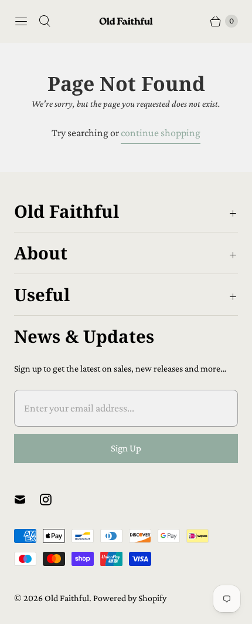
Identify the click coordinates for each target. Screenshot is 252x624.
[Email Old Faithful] (27, 499)
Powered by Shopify (129, 598)
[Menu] (21, 21)
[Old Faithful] (126, 21)
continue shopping (160, 133)
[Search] (44, 21)
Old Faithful (67, 598)
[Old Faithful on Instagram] (53, 499)
